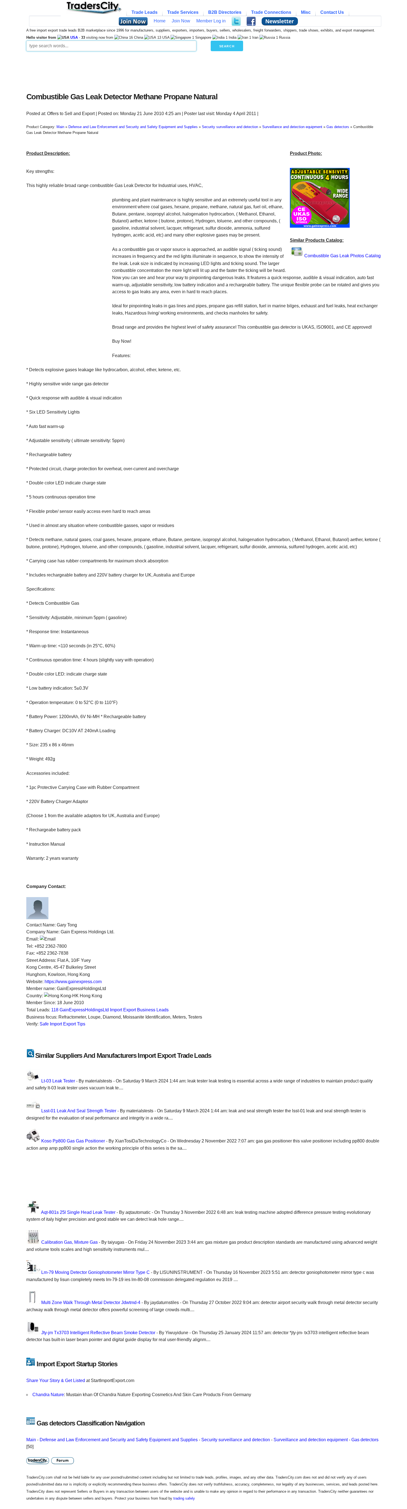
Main (31, 1439)
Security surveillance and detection (235, 1439)
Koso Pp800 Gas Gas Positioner (73, 1141)
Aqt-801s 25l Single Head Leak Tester (78, 1212)
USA (74, 37)
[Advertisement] (160, 70)
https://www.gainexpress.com (73, 981)
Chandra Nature (48, 1394)
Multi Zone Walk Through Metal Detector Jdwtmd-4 (90, 1302)
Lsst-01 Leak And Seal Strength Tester (78, 1110)
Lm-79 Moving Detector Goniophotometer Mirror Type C (95, 1272)
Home (160, 21)
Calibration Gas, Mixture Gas (69, 1242)
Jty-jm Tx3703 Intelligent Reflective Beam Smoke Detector (98, 1332)
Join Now (181, 21)
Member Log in (211, 21)
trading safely (184, 1498)
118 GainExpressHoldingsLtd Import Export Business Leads (110, 1009)
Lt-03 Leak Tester (58, 1081)
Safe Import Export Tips (62, 1024)
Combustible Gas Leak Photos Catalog (342, 255)
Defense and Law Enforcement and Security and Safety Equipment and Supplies (119, 1439)
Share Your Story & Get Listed (55, 1380)
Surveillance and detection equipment (311, 1439)
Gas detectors (364, 1439)
